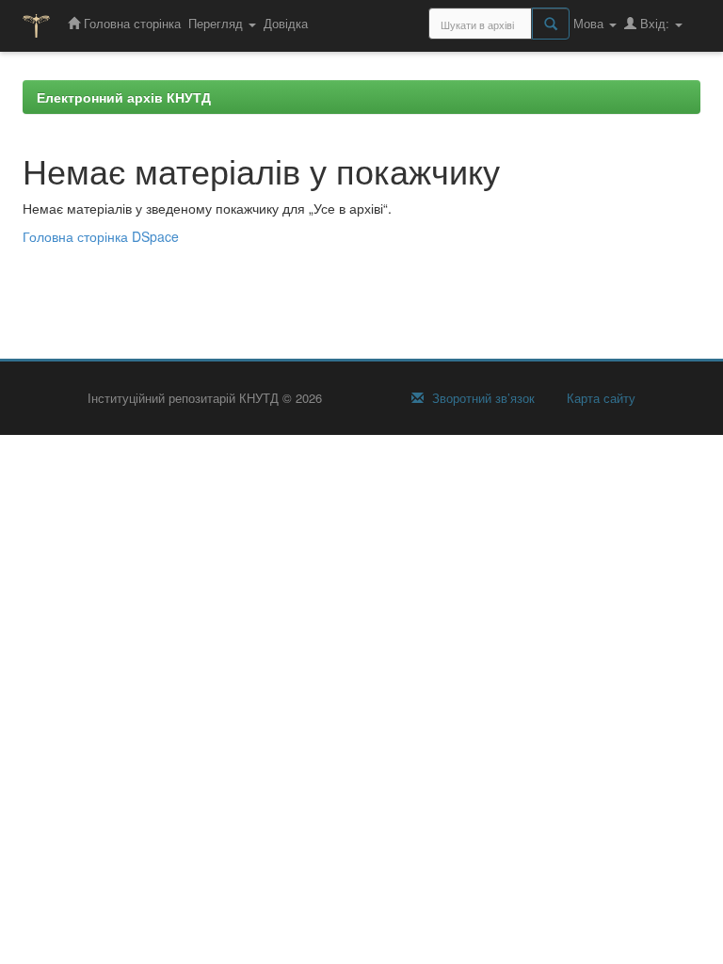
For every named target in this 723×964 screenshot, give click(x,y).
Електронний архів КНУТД (124, 97)
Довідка (286, 23)
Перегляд (217, 23)
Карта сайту (599, 398)
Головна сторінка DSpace (101, 236)
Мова (590, 23)
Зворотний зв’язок (481, 398)
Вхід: (654, 23)
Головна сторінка (130, 23)
